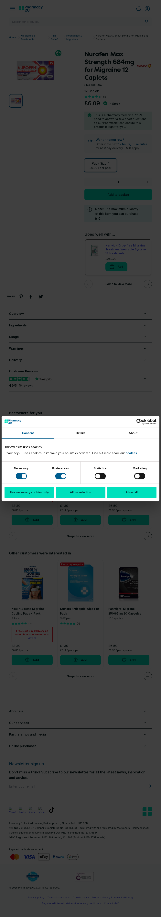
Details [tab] (80, 433)
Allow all (132, 492)
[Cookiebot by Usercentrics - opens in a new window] (139, 422)
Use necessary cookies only (29, 492)
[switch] (60, 476)
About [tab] (133, 433)
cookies (131, 453)
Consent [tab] (28, 433)
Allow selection (80, 492)
